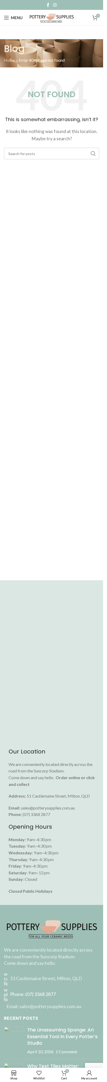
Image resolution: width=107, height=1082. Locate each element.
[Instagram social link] (54, 5)
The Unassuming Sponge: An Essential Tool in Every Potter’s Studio (62, 1036)
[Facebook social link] (48, 5)
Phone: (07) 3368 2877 (33, 994)
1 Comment (66, 1051)
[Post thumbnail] (13, 1041)
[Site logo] (51, 17)
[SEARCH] (93, 153)
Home (9, 60)
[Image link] (51, 927)
